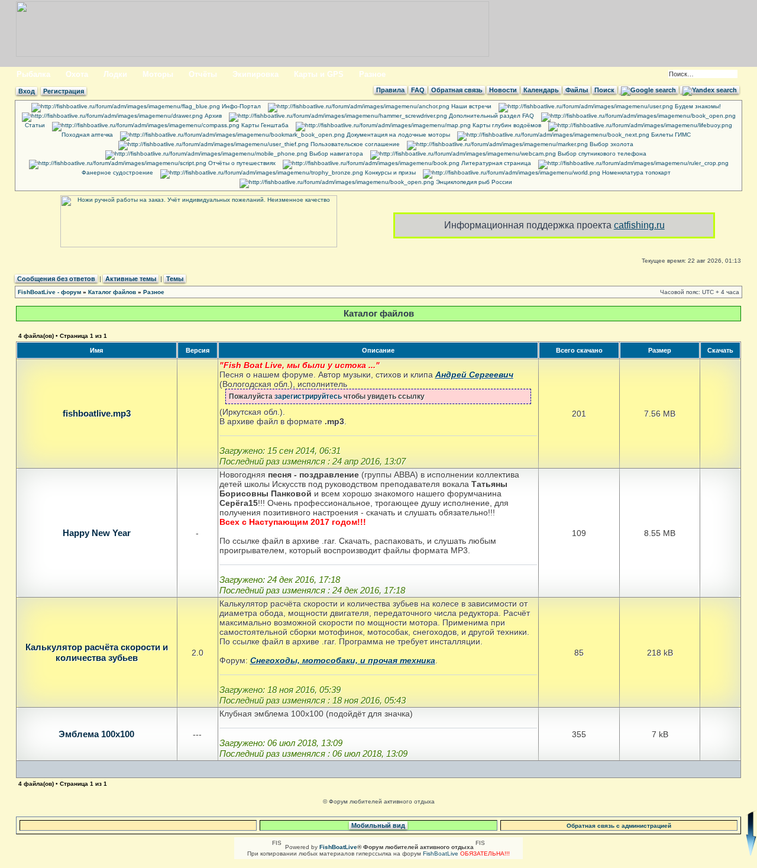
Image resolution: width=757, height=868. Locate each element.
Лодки (115, 74)
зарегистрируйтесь (308, 396)
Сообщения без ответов (56, 278)
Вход (26, 91)
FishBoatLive (440, 853)
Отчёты (203, 74)
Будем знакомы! (697, 106)
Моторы (158, 74)
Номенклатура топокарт (635, 172)
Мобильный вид (378, 825)
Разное (372, 74)
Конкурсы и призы (389, 172)
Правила (390, 89)
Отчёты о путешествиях (241, 163)
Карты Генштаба (264, 125)
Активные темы (130, 278)
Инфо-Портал (240, 106)
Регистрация (63, 91)
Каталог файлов (112, 292)
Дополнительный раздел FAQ (490, 115)
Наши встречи (470, 106)
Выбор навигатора (335, 153)
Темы (174, 278)
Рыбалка (33, 74)
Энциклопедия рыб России (473, 182)
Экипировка (255, 74)
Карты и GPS (319, 74)
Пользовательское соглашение (354, 144)
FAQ (418, 89)
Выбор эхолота (610, 144)
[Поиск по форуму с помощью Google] (648, 90)
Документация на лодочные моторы (397, 134)
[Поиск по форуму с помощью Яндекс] (709, 90)
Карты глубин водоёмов (506, 125)
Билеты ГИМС (670, 134)
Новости (503, 89)
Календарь (541, 89)
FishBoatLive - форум (49, 292)
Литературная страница (495, 163)
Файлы (576, 89)
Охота (77, 74)
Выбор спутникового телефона (601, 153)
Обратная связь (457, 89)
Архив (212, 115)
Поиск (604, 89)
